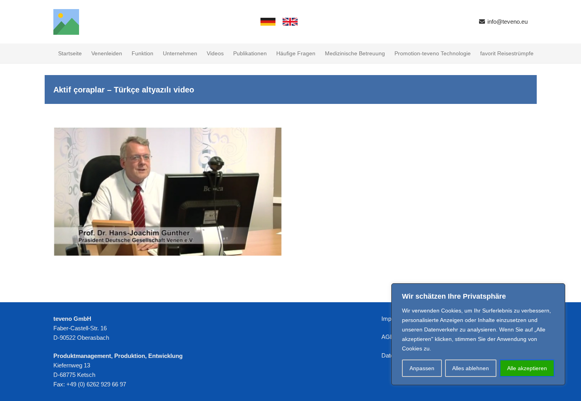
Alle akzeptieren (527, 368)
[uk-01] (290, 22)
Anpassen (421, 368)
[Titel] (66, 22)
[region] (478, 334)
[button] (227, 53)
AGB (387, 336)
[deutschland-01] (267, 22)
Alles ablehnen (470, 368)
